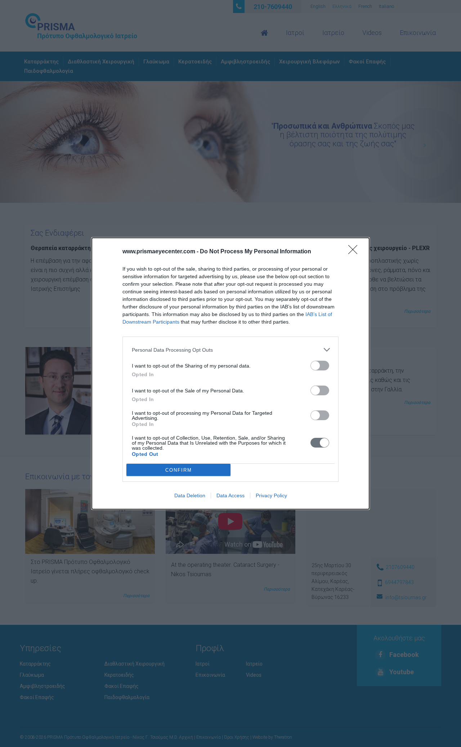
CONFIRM (178, 470)
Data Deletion (189, 495)
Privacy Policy (271, 495)
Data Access (230, 495)
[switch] (319, 365)
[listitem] (230, 350)
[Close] (355, 252)
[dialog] (230, 373)
